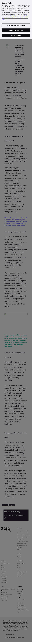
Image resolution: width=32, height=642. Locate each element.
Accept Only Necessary (16, 30)
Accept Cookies (16, 35)
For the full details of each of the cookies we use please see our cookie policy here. (15, 17)
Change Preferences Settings (16, 25)
